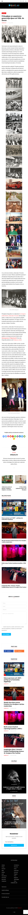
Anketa (3, 865)
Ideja (3, 870)
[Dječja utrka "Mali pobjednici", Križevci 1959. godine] (14, 150)
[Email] (24, 436)
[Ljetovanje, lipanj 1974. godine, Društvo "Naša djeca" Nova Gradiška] (14, 94)
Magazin (4, 13)
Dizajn (3, 866)
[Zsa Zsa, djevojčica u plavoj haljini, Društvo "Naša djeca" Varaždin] (14, 240)
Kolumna (16, 872)
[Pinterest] (13, 436)
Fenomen (16, 866)
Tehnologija (16, 879)
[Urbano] (14, 5)
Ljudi (3, 874)
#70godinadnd (13, 338)
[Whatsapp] (15, 436)
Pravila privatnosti (6, 893)
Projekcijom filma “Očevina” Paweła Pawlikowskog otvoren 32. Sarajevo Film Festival (14, 751)
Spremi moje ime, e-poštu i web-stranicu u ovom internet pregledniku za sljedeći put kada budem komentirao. (13, 628)
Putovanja (4, 877)
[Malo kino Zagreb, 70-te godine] (14, 173)
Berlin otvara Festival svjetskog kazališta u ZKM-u (13, 728)
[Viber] (17, 436)
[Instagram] (8, 436)
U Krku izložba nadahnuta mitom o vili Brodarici (21, 488)
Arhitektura (16, 865)
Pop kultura (4, 875)
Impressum (4, 886)
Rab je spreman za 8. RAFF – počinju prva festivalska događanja (13, 679)
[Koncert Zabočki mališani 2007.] (14, 251)
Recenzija (4, 879)
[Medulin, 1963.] (14, 105)
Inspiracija (16, 870)
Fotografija (14, 784)
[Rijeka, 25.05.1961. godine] (14, 161)
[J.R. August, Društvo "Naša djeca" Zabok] (14, 229)
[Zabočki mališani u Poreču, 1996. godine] (14, 218)
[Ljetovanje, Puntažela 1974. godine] (14, 195)
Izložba (3, 872)
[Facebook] (4, 436)
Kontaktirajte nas (5, 897)
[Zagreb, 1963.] (14, 128)
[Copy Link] (14, 439)
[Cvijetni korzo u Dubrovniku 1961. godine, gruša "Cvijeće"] (14, 83)
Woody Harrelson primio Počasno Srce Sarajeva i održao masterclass (14, 704)
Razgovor (16, 877)
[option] (14, 778)
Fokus (15, 868)
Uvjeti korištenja (5, 890)
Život (15, 881)
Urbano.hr (4, 22)
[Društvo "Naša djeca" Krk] (14, 116)
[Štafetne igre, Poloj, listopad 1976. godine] (14, 139)
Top (14, 912)
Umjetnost (4, 881)
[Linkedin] (20, 436)
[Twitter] (6, 436)
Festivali (3, 868)
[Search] (25, 1)
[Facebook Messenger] (22, 436)
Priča (15, 875)
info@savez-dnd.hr (18, 339)
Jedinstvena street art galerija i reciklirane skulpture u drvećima (7, 488)
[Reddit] (11, 436)
